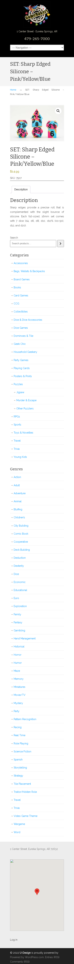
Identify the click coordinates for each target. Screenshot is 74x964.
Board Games (22, 279)
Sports (17, 424)
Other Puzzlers (25, 408)
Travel (17, 440)
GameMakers (37, 14)
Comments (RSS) (20, 961)
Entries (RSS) (52, 957)
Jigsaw (20, 392)
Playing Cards (22, 368)
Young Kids (20, 456)
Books (17, 287)
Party (16, 711)
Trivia (17, 448)
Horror (17, 654)
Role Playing (21, 743)
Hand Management (25, 638)
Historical (19, 646)
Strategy (18, 775)
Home (13, 89)
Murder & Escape (26, 400)
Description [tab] (21, 189)
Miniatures (19, 686)
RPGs (17, 416)
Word (17, 832)
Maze (17, 670)
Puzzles (18, 384)
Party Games (21, 360)
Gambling (19, 630)
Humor (18, 662)
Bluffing (18, 509)
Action (17, 477)
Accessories (21, 263)
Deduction (20, 557)
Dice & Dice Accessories (28, 319)
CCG (16, 303)
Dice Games (21, 327)
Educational (20, 590)
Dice (16, 574)
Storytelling (20, 767)
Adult (17, 485)
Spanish (18, 759)
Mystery (18, 703)
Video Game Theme (25, 816)
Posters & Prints (23, 376)
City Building (21, 525)
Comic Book (21, 533)
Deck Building (22, 549)
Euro (16, 598)
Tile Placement (22, 783)
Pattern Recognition (25, 719)
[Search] (60, 243)
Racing (18, 727)
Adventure (20, 493)
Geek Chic (20, 343)
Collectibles (21, 311)
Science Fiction (22, 751)
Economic (20, 582)
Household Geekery (25, 351)
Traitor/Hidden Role (25, 791)
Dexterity (19, 565)
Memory (19, 678)
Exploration (20, 606)
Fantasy (18, 622)
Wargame (19, 824)
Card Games (21, 295)
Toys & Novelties (23, 432)
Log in (13, 939)
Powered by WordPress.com (27, 957)
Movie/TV (20, 694)
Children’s (19, 517)
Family (17, 614)
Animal (18, 501)
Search (14, 237)
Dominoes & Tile (23, 335)
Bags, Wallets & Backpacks (29, 271)
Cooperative (21, 541)
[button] (58, 111)
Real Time (19, 735)
